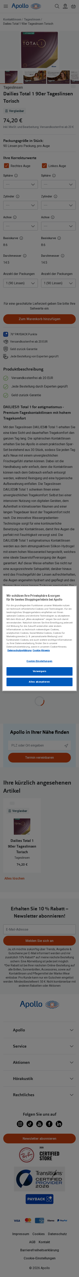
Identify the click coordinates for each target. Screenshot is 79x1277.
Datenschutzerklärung (19, 650)
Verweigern (39, 671)
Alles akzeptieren (39, 681)
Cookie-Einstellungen (39, 661)
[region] (39, 638)
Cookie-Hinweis (41, 650)
